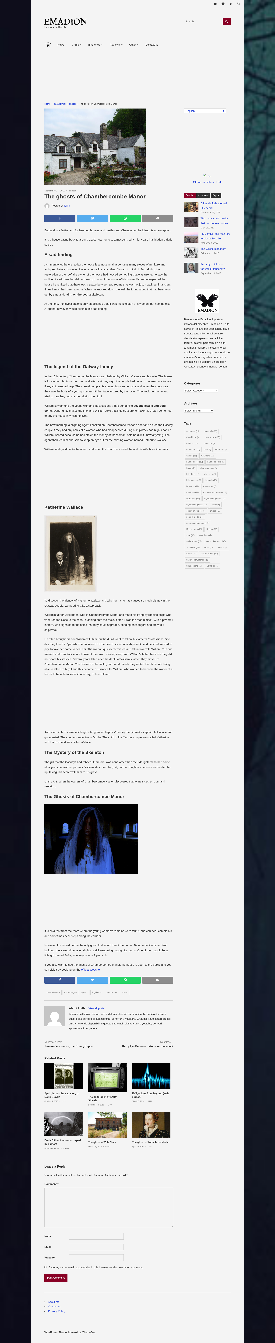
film (207, 449)
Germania (221, 449)
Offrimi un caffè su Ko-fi (207, 182)
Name (48, 1236)
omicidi (215, 511)
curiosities (209, 443)
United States (209, 553)
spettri (124, 992)
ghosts (72, 190)
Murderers (193, 498)
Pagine (215, 195)
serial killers (193, 541)
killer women (193, 480)
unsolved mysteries (197, 560)
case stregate (70, 992)
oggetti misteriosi (195, 511)
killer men (210, 474)
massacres (209, 486)
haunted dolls (194, 462)
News (60, 44)
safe (190, 535)
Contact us (151, 44)
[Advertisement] (137, 71)
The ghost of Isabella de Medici (150, 1142)
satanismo (205, 535)
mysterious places (196, 504)
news (216, 504)
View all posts (96, 1008)
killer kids (192, 474)
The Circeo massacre (213, 248)
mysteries (94, 44)
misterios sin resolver (215, 492)
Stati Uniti (193, 547)
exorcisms (193, 449)
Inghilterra (96, 992)
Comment (51, 1184)
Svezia (222, 547)
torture (191, 553)
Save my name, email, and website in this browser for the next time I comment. (96, 1267)
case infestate (53, 992)
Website (49, 1257)
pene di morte (194, 517)
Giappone (207, 456)
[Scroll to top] (269, 1337)
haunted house (215, 462)
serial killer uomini (216, 541)
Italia (190, 468)
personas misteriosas (197, 523)
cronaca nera (212, 437)
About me (53, 1301)
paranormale (111, 992)
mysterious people (214, 498)
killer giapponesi (208, 468)
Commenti (203, 195)
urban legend (194, 566)
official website (90, 969)
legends (211, 480)
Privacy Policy (56, 1311)
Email (48, 1246)
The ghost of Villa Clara (102, 1142)
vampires (212, 566)
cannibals (210, 431)
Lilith (67, 205)
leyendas (192, 486)
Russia (211, 529)
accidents (192, 431)
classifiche (192, 437)
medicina (192, 492)
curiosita (192, 443)
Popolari (190, 195)
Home (48, 44)
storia (208, 547)
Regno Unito (194, 529)
